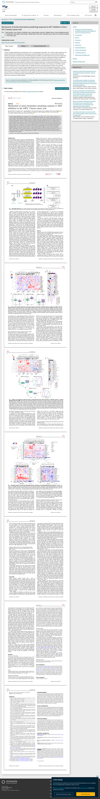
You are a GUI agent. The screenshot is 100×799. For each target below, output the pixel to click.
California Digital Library (7, 787)
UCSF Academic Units (73, 15)
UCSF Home (88, 15)
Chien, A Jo (55, 34)
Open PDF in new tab (62, 88)
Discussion (78, 40)
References (78, 45)
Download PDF (6, 23)
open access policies (59, 80)
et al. (3, 37)
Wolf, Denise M (9, 32)
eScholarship (5, 19)
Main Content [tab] (9, 46)
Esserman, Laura (47, 34)
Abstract (7, 50)
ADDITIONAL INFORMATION (82, 55)
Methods (77, 42)
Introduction (78, 35)
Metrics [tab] (23, 46)
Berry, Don (39, 34)
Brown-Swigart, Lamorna (38, 32)
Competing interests (80, 52)
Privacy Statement (60, 788)
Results (77, 37)
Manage (93, 10)
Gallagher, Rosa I (49, 32)
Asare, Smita (24, 34)
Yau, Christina (17, 32)
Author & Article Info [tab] (40, 46)
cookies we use (84, 788)
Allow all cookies (85, 794)
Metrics (75, 59)
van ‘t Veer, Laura (11, 35)
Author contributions (80, 50)
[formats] (12, 23)
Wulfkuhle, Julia (26, 32)
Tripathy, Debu (32, 34)
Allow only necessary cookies (63, 794)
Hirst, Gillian (17, 34)
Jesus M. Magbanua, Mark (61, 32)
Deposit (93, 6)
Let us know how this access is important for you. (18, 81)
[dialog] (75, 787)
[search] (96, 2)
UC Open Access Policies (29, 15)
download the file (31, 91)
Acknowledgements (80, 47)
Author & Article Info (79, 62)
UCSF (3, 11)
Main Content (8, 88)
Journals (46, 15)
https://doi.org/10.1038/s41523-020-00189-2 (13, 42)
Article (75, 27)
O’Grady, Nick (9, 34)
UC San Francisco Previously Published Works (24, 19)
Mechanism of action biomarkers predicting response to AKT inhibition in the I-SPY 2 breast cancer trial (85, 31)
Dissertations (58, 15)
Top (97, 776)
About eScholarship (11, 15)
